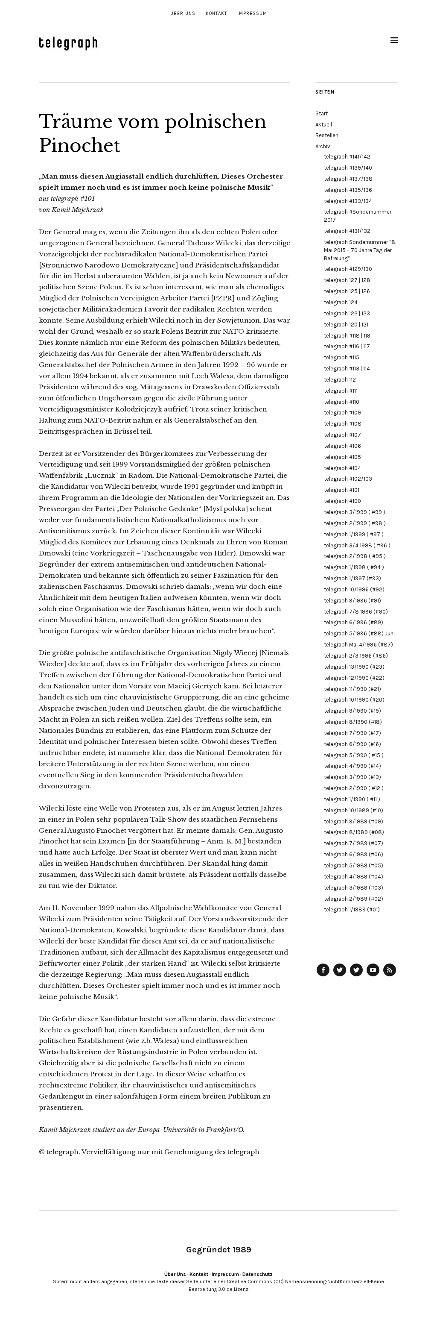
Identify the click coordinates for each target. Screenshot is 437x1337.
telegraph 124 (341, 302)
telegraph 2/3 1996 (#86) (356, 655)
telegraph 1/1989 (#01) (352, 909)
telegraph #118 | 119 (347, 335)
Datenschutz (257, 1274)
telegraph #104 (342, 468)
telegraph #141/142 (347, 156)
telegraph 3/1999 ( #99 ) (354, 512)
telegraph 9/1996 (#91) (352, 600)
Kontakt (216, 13)
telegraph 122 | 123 (347, 313)
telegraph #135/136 (348, 190)
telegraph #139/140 (348, 168)
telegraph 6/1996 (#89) (353, 622)
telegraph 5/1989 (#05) (353, 865)
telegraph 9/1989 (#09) (353, 821)
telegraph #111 (341, 391)
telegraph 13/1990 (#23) (354, 667)
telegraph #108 (342, 423)
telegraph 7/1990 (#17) (352, 733)
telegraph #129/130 (348, 269)
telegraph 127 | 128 (347, 280)
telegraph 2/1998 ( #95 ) (355, 556)
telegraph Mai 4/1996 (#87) (358, 644)
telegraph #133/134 (348, 201)
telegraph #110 (341, 402)
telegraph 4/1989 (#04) (353, 876)
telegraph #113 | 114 (347, 368)
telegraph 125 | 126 (347, 291)
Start (321, 113)
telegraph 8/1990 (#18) (353, 722)
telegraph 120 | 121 (346, 324)
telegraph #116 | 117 (347, 346)
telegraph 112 (340, 379)
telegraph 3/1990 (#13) (352, 777)
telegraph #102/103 (348, 479)
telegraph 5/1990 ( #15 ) (354, 755)
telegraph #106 (342, 446)
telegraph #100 (342, 501)
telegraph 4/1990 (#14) (352, 766)
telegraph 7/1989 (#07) (353, 843)
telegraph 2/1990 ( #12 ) (354, 788)
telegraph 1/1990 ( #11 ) (352, 799)
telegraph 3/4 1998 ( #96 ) (357, 545)
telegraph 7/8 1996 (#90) (356, 611)
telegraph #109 (342, 412)
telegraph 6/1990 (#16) (352, 744)
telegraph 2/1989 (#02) (353, 899)
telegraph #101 (341, 490)
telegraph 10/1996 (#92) (354, 589)
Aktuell (323, 124)
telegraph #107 (342, 435)
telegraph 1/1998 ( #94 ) (354, 567)
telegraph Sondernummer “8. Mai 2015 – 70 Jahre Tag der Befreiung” (360, 250)
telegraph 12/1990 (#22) (354, 678)
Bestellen (326, 135)
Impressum (252, 13)
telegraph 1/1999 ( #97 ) (354, 534)
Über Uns (182, 13)
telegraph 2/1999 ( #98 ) (355, 523)
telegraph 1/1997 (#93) (352, 578)
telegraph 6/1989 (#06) (353, 854)
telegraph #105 (342, 457)
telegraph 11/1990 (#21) (352, 689)
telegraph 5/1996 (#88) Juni (359, 633)
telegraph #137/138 (348, 179)
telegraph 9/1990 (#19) (352, 711)
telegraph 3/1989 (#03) (353, 887)
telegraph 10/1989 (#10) (353, 810)
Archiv (322, 146)
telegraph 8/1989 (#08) (354, 832)
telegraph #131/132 (347, 231)
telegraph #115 (341, 357)
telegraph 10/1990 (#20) (354, 699)
